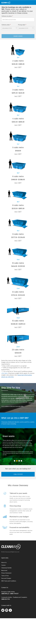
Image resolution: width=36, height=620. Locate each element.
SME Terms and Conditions (8, 581)
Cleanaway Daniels (6, 567)
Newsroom (4, 570)
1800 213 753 (5, 599)
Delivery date (6, 24)
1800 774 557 (14, 593)
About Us (4, 562)
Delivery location (7, 16)
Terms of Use (5, 575)
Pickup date (22, 24)
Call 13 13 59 (18, 474)
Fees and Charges (6, 578)
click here (4, 373)
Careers (3, 565)
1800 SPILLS (5, 593)
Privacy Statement (6, 573)
